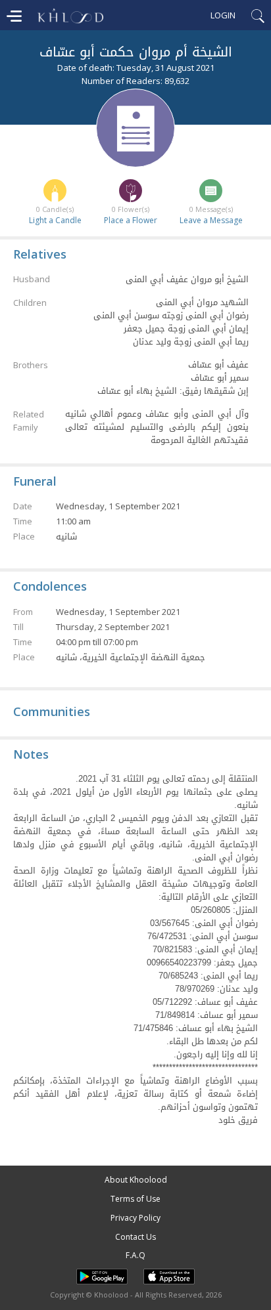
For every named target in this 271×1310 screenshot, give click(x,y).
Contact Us (135, 1236)
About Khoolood (136, 1179)
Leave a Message (211, 220)
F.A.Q (135, 1255)
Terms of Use (135, 1198)
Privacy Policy (135, 1217)
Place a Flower (130, 220)
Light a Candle (55, 220)
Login (222, 15)
